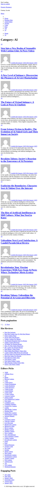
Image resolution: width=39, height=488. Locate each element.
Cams (6, 25)
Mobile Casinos (9, 429)
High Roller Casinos (11, 409)
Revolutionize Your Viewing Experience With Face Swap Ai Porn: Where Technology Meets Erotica (19, 270)
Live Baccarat (9, 423)
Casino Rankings (10, 386)
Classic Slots (8, 392)
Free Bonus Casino (10, 359)
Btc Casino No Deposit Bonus (14, 347)
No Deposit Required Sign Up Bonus (16, 341)
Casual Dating (9, 391)
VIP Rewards (9, 462)
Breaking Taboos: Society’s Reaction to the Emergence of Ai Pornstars (18, 159)
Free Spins (8, 401)
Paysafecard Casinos (11, 440)
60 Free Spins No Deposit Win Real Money (18, 354)
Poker (6, 441)
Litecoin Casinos (10, 421)
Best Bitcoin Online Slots (12, 358)
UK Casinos (8, 460)
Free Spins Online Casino (12, 361)
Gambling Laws (9, 402)
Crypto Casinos (9, 394)
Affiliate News (9, 374)
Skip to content (5, 4)
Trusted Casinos (9, 458)
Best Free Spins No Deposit (13, 356)
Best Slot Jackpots (10, 332)
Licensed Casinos (10, 419)
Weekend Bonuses (10, 467)
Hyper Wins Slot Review (12, 337)
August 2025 (8, 481)
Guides (7, 408)
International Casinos (11, 414)
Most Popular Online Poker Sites (14, 363)
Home (6, 18)
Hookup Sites (9, 20)
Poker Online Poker (10, 336)
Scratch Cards (9, 446)
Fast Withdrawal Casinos (12, 399)
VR (6, 28)
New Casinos (9, 433)
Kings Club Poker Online (12, 364)
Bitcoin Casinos (9, 379)
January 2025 (9, 483)
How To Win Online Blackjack (14, 346)
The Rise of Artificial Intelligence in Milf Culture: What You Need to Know (18, 215)
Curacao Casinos (10, 396)
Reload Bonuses (9, 445)
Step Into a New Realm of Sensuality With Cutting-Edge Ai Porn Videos (18, 49)
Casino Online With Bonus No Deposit (16, 352)
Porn (6, 27)
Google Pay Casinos (11, 406)
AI (5, 30)
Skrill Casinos (9, 451)
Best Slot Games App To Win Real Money (17, 334)
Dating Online (9, 397)
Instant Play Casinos (11, 413)
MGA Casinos (9, 428)
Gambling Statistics (10, 404)
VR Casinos (8, 465)
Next (8, 324)
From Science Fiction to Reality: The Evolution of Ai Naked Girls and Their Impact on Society (19, 131)
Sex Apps (7, 448)
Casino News (9, 382)
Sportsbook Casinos (10, 455)
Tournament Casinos (11, 456)
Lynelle (13, 63)
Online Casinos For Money (13, 339)
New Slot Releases (10, 435)
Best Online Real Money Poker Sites (16, 351)
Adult (6, 372)
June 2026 (8, 476)
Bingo (6, 377)
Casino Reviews (9, 387)
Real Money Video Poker (12, 349)
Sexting (7, 23)
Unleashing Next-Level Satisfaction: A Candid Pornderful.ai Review (19, 241)
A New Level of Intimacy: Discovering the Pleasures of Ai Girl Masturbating (19, 76)
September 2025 (9, 480)
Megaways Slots (9, 426)
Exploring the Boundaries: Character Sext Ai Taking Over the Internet (19, 186)
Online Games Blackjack (12, 342)
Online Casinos (9, 438)
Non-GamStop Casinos (11, 436)
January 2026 (9, 478)
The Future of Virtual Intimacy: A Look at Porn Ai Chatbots (17, 103)
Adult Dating (8, 22)
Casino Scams (9, 389)
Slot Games (8, 453)
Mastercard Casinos (10, 424)
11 (5, 324)
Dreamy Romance (6, 7)
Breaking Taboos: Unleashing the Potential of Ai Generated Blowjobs (18, 296)
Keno (6, 418)
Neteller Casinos (9, 431)
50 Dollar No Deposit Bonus (13, 344)
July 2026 (7, 475)
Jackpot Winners (9, 416)
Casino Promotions (10, 384)
